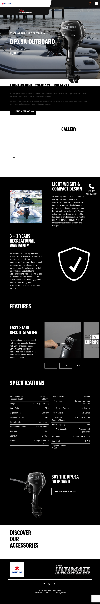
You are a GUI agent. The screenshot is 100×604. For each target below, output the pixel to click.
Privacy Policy (60, 593)
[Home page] (7, 4)
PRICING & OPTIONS (22, 111)
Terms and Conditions (42, 593)
